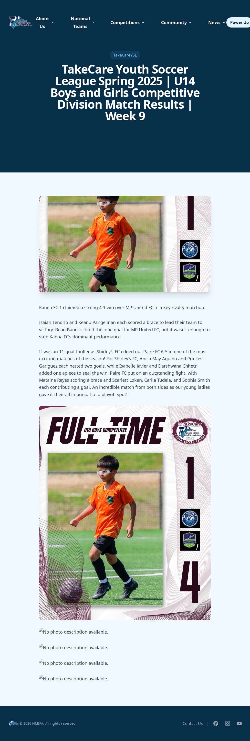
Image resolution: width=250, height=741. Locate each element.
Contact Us (193, 723)
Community (174, 22)
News (214, 22)
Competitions (125, 22)
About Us (42, 22)
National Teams (80, 22)
